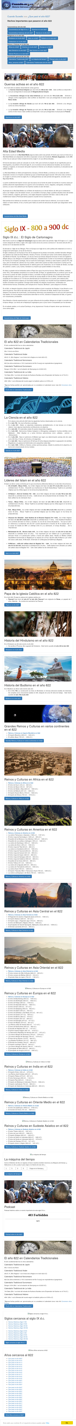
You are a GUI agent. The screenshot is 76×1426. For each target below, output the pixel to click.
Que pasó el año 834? (15, 1409)
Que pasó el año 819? (15, 1378)
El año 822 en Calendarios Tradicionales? (19, 390)
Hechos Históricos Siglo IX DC (17, 1331)
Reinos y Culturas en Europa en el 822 (18, 1054)
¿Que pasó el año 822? (39, 16)
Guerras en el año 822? (39, 29)
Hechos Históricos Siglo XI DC (17, 1335)
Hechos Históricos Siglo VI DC (17, 1324)
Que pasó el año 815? (15, 1370)
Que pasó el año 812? (15, 1364)
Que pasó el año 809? (15, 1359)
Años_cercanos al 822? (16, 62)
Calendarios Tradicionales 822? (18, 59)
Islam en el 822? (33, 38)
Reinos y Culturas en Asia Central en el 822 (19, 930)
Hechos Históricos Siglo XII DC (18, 1337)
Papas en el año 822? (12, 605)
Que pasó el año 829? (15, 1399)
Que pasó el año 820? (15, 1380)
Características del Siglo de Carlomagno (16, 318)
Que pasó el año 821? (15, 1382)
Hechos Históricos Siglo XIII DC (18, 1339)
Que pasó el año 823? (15, 1387)
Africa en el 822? (14, 47)
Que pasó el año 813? (15, 1366)
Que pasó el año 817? (15, 1374)
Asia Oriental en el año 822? (18, 50)
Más (47, 1423)
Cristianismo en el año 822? (17, 42)
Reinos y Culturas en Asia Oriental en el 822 (19, 981)
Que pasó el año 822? (15, 1384)
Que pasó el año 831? (15, 1403)
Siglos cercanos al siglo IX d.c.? (15, 1342)
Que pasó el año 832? (15, 1405)
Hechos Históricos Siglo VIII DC (18, 1328)
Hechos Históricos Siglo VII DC (18, 1326)
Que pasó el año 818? (15, 1376)
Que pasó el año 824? (15, 1389)
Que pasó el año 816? (15, 1372)
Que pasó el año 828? (15, 1397)
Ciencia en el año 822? (43, 33)
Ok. (67, 1423)
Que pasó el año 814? (15, 1368)
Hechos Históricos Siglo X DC (17, 1333)
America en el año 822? (29, 47)
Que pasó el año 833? (15, 1407)
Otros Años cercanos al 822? (15, 1415)
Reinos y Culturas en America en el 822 (18, 876)
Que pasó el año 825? (15, 1391)
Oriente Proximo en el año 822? (19, 54)
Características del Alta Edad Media (15, 216)
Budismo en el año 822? (49, 38)
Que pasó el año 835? (15, 1411)
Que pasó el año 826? (15, 1393)
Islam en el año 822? (12, 553)
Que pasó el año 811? (15, 1362)
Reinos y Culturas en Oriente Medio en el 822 (20, 1113)
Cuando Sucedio (15, 16)
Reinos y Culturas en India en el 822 (17, 1090)
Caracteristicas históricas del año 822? (21, 33)
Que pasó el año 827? (15, 1395)
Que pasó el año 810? (15, 1361)
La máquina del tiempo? (39, 59)
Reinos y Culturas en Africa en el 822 (17, 798)
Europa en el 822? (46, 47)
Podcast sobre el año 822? (58, 59)
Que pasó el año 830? (15, 1401)
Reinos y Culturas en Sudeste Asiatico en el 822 (21, 1147)
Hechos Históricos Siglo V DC (17, 1322)
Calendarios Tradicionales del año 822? (38, 62)
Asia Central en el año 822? (38, 50)
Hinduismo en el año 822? (17, 38)
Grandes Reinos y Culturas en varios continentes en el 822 (24, 741)
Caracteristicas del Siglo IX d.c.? (19, 29)
